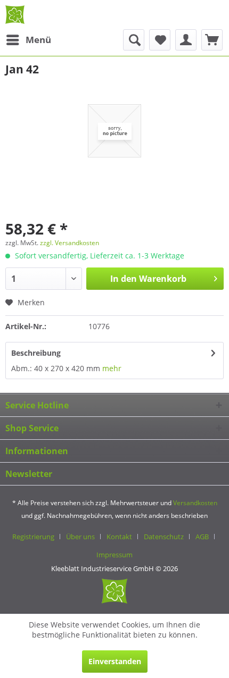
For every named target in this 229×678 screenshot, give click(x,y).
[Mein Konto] (186, 40)
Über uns (80, 536)
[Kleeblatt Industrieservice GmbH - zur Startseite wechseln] (14, 14)
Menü (38, 40)
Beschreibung (36, 353)
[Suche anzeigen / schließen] (133, 40)
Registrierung (33, 536)
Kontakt (119, 536)
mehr (110, 368)
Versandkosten (195, 502)
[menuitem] (28, 40)
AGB (202, 536)
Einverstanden (114, 661)
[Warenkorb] (212, 40)
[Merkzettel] (159, 40)
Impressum (114, 554)
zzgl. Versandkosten (69, 242)
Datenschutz (164, 536)
